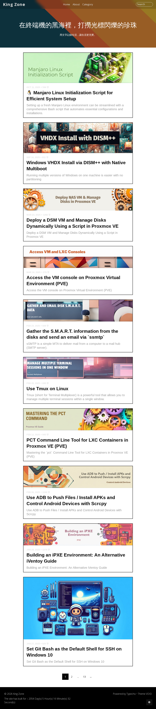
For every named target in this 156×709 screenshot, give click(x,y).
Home (66, 4)
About (76, 4)
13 (84, 676)
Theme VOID (145, 693)
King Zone (14, 4)
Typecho (131, 693)
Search (141, 4)
